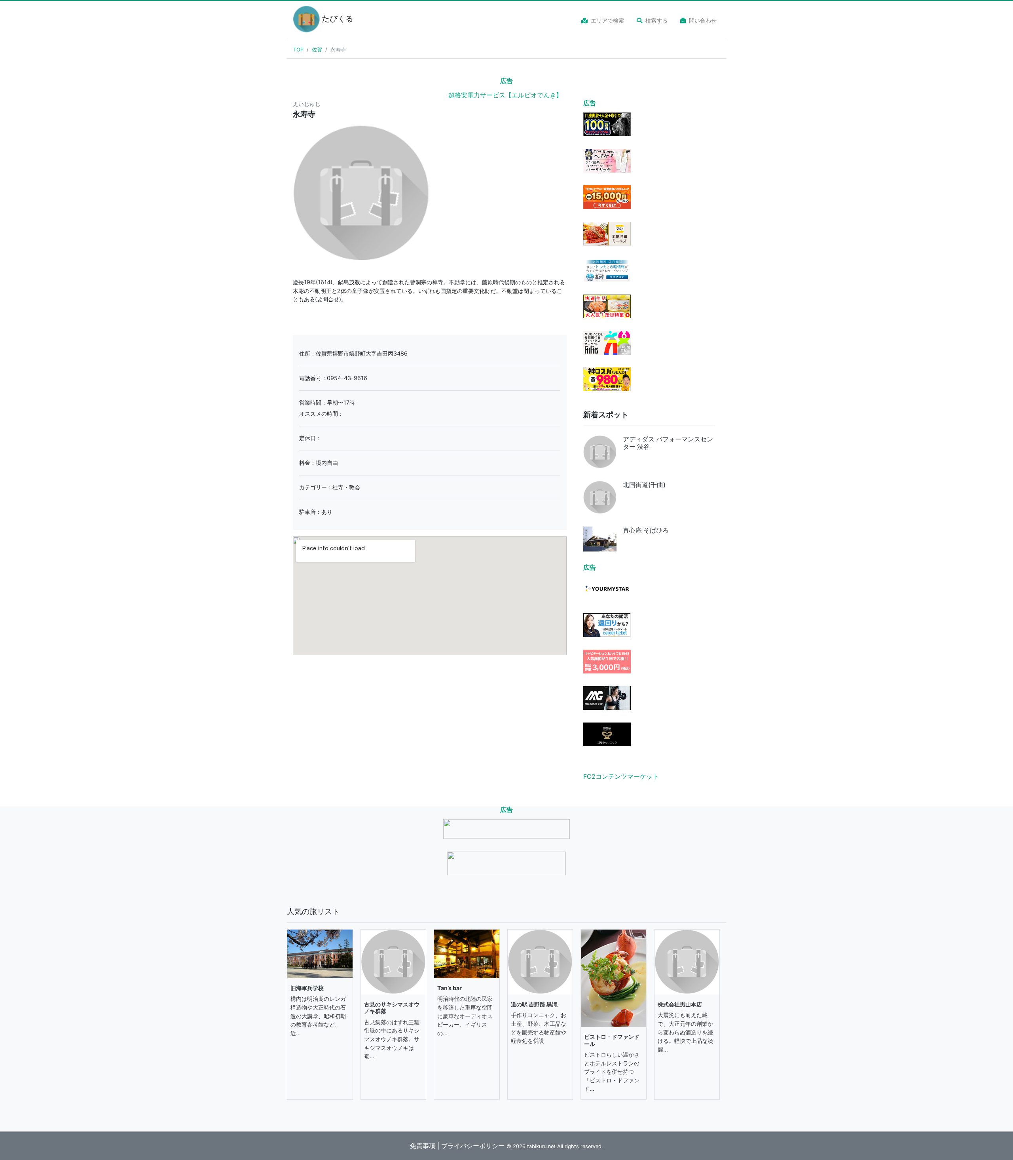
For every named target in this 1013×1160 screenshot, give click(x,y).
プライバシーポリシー (473, 1146)
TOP (298, 50)
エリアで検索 (607, 20)
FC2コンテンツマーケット (621, 776)
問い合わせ (703, 20)
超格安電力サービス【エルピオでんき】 (505, 95)
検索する (656, 20)
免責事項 (422, 1146)
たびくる (333, 18)
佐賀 (317, 50)
